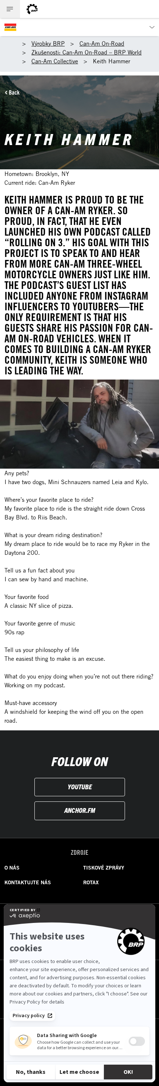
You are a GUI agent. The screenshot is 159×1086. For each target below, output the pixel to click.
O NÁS (12, 867)
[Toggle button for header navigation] (10, 9)
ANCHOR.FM (79, 810)
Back (14, 92)
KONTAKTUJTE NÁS (27, 882)
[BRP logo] (32, 9)
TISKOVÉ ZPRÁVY (103, 867)
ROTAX (91, 882)
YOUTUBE (80, 786)
